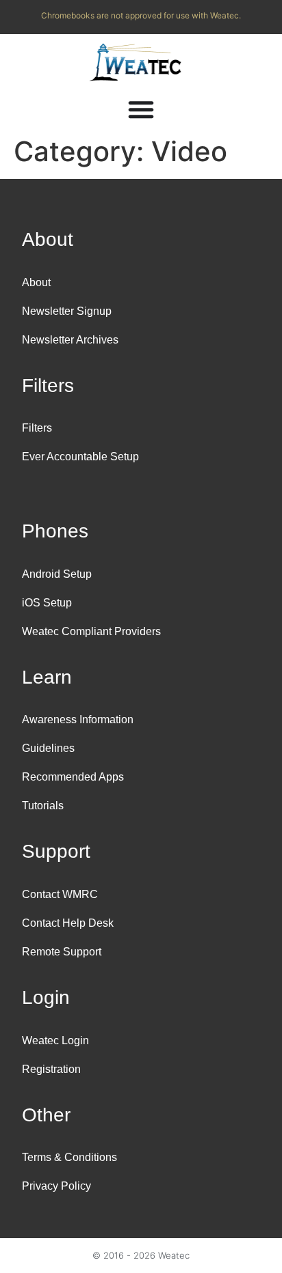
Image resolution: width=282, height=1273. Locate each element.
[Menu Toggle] (141, 109)
